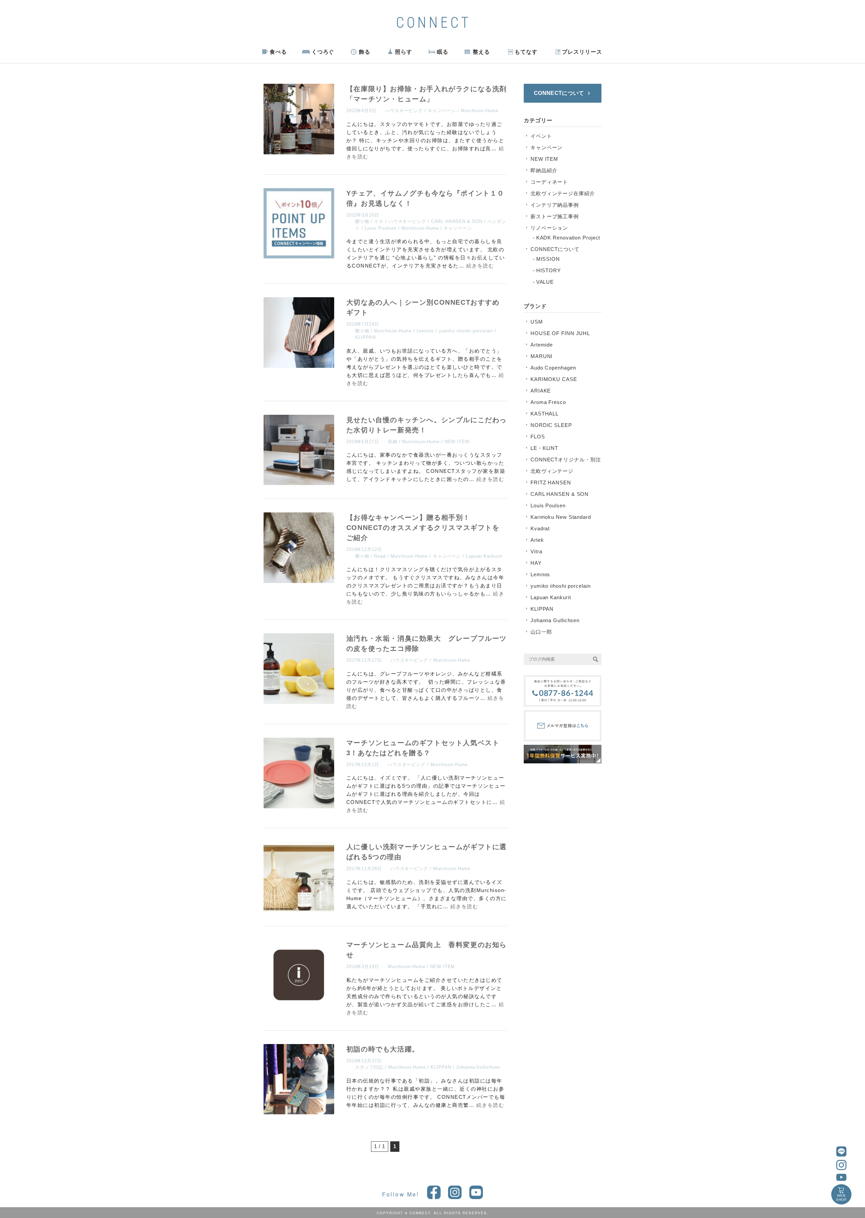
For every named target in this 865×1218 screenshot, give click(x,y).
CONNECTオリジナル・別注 (565, 459)
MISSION (548, 259)
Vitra (536, 551)
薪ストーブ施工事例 (554, 216)
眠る (442, 52)
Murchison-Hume (479, 110)
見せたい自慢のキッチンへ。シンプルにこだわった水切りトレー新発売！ (426, 425)
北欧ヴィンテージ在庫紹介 (562, 193)
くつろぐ (323, 52)
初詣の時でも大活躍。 (382, 1049)
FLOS (537, 436)
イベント (541, 136)
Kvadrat (540, 528)
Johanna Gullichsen (478, 1067)
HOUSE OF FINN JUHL (560, 333)
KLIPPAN (365, 337)
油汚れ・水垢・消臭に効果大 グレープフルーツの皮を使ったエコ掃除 (426, 643)
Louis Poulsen (380, 228)
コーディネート (549, 182)
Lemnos (425, 330)
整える (481, 52)
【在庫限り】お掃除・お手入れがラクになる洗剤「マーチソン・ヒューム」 (426, 94)
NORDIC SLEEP (551, 425)
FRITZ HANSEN (550, 482)
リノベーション (549, 228)
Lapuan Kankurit (484, 556)
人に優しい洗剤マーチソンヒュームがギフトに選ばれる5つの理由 (426, 852)
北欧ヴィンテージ (551, 471)
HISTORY (548, 270)
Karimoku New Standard (560, 517)
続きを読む (480, 266)
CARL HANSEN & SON (457, 221)
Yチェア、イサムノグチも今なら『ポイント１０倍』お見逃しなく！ (425, 198)
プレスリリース (582, 52)
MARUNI (541, 356)
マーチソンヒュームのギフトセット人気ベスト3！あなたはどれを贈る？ (423, 748)
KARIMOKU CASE (553, 379)
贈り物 (362, 221)
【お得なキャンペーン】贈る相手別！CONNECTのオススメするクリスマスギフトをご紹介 (423, 527)
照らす (403, 52)
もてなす (526, 52)
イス (379, 221)
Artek (537, 540)
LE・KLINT (544, 448)
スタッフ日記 (369, 1067)
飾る (364, 52)
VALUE (545, 282)
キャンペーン (442, 110)
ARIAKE (540, 391)
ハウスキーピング (404, 110)
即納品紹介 (544, 170)
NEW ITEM (457, 441)
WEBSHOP (841, 1197)
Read (380, 556)
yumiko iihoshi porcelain (466, 330)
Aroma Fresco (548, 402)
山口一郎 (541, 632)
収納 (392, 441)
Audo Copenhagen (553, 368)
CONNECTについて (554, 249)
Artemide (541, 345)
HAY (536, 563)
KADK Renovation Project (568, 237)
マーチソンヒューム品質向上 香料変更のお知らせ (426, 950)
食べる (278, 52)
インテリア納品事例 (554, 205)
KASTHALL (544, 413)
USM (536, 322)
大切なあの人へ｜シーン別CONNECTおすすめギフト (423, 307)
